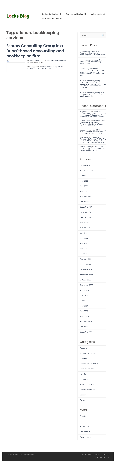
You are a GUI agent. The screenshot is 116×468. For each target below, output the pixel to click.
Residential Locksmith (51, 14)
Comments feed (86, 432)
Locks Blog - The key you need (20, 455)
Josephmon (85, 130)
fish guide (84, 137)
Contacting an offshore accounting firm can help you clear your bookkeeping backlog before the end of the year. (92, 72)
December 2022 (86, 165)
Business (83, 358)
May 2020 (84, 306)
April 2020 (84, 311)
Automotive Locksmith (52, 18)
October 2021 (85, 217)
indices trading (86, 146)
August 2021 (85, 228)
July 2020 (84, 295)
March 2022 (84, 191)
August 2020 (85, 290)
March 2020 (84, 316)
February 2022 (86, 196)
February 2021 (85, 259)
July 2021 (83, 233)
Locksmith (84, 379)
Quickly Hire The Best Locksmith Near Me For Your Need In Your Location (93, 131)
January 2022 (85, 202)
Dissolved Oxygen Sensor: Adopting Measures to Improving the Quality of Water (92, 53)
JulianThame (85, 121)
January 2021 (85, 264)
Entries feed (84, 426)
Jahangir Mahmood (36, 60)
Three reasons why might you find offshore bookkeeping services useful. (91, 61)
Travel (82, 400)
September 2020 (86, 285)
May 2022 (84, 181)
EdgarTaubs (85, 112)
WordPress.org (85, 437)
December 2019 (86, 332)
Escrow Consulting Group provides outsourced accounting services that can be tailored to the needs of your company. (93, 84)
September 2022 (86, 170)
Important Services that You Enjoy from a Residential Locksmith (92, 148)
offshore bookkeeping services (39, 68)
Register (83, 416)
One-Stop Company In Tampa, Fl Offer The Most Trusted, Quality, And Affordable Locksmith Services (93, 114)
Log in (82, 421)
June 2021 (84, 238)
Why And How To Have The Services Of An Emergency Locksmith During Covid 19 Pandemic (92, 123)
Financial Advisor (59, 60)
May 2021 (83, 243)
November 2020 (86, 275)
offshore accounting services (52, 66)
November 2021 (86, 212)
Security (83, 395)
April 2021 (83, 249)
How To (83, 374)
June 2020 (84, 301)
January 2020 (85, 327)
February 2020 (86, 321)
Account (50, 60)
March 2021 (84, 254)
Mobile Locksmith (98, 14)
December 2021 (86, 207)
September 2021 (86, 223)
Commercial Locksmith (76, 14)
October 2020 (85, 280)
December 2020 (86, 269)
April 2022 (84, 186)
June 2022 (84, 176)
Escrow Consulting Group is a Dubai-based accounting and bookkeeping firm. (35, 51)
